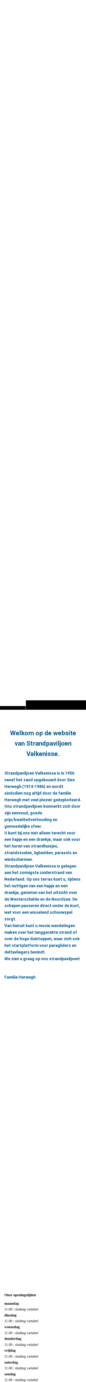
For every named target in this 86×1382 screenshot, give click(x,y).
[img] (43, 364)
